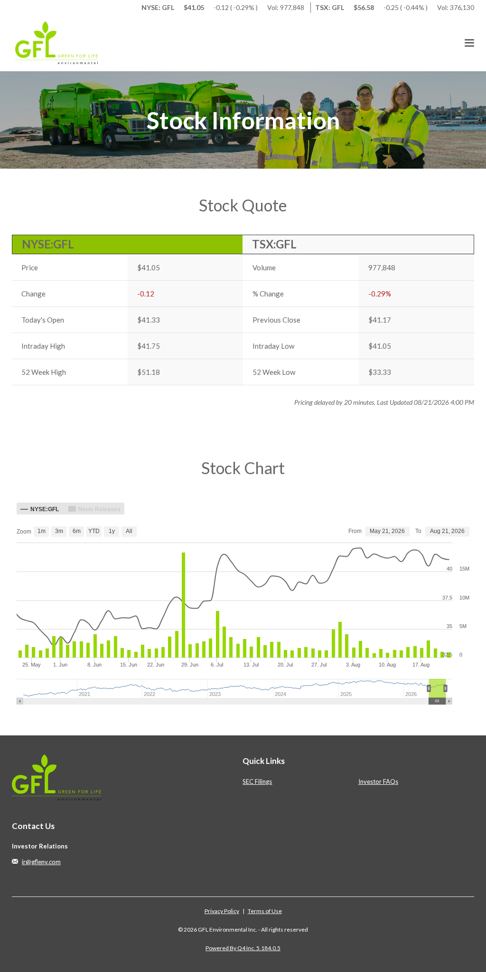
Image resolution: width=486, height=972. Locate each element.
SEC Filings (257, 781)
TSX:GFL (274, 244)
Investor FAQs (378, 781)
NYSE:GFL (48, 244)
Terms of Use (265, 911)
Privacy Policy (222, 911)
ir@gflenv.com (41, 862)
